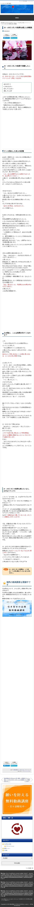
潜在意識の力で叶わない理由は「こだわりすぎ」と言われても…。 (10, 780)
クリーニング (28, 769)
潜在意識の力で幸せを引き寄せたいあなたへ (9, 22)
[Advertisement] (17, 130)
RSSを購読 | (25, 1)
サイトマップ (30, 1)
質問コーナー (7, 848)
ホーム (20, 1)
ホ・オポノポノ (21, 769)
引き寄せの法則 (21, 22)
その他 (5, 850)
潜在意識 (15, 769)
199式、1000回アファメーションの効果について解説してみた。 (23, 780)
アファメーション (27, 771)
